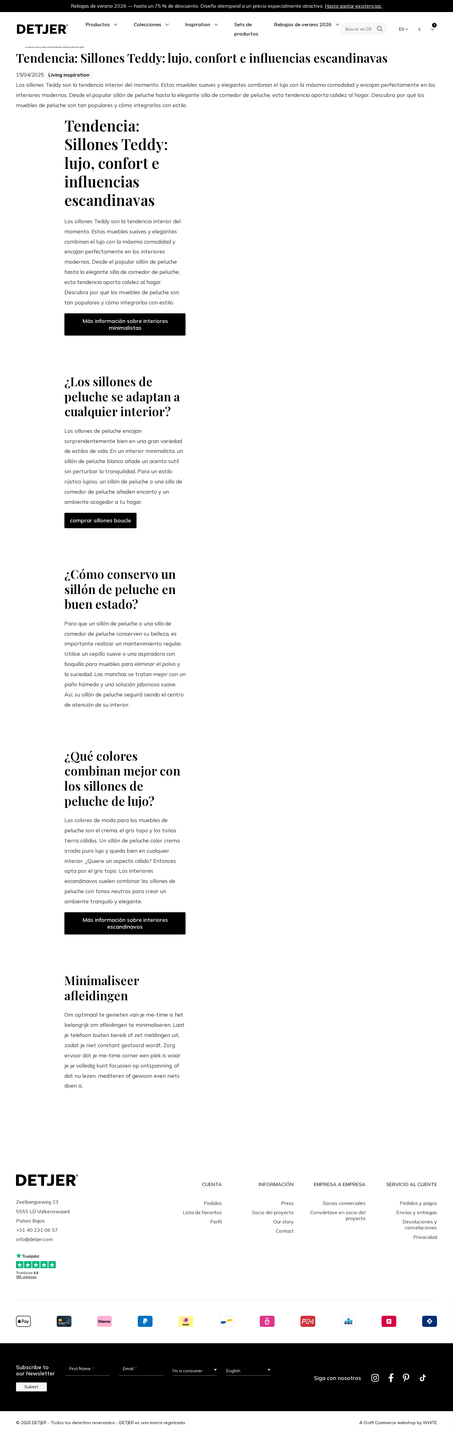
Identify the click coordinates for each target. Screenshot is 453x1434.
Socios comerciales (344, 1203)
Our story (283, 1222)
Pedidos (213, 1203)
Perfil (216, 1222)
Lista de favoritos (202, 1212)
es (401, 29)
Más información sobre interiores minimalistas (125, 324)
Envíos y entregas (416, 1212)
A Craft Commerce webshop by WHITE (398, 1422)
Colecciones (147, 24)
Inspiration (197, 24)
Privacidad (425, 1237)
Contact (285, 1231)
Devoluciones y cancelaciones (419, 1225)
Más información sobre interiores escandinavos (125, 923)
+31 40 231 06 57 (37, 1230)
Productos (98, 24)
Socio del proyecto (273, 1212)
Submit (31, 1387)
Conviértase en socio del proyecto (337, 1215)
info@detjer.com (34, 1239)
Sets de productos (246, 29)
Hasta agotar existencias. (353, 6)
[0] (432, 29)
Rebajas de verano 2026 (303, 24)
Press (287, 1203)
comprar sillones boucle (100, 520)
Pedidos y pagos (418, 1203)
